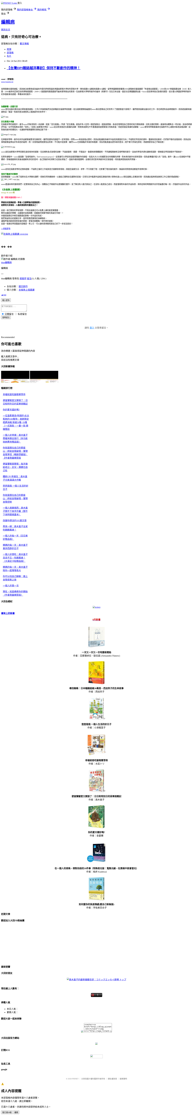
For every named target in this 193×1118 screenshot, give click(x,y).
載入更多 (6, 300)
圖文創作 (23, 286)
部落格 (10, 52)
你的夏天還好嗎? (11, 409)
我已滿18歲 (7, 1112)
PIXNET (75, 1079)
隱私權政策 (112, 1079)
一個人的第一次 (11, 585)
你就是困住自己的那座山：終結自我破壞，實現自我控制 (15, 498)
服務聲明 (123, 1079)
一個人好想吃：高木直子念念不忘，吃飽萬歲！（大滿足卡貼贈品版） (15, 557)
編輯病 (8, 21)
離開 (16, 1112)
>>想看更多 (5, 229)
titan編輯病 (6, 262)
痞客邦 (23, 278)
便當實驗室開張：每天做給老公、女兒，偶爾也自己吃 (15, 467)
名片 (9, 56)
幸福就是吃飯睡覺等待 (14, 394)
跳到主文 (5, 29)
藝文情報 (24, 43)
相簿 (9, 49)
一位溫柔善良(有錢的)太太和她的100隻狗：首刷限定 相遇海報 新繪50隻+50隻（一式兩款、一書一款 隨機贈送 (16, 422)
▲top (3, 295)
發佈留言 (6, 317)
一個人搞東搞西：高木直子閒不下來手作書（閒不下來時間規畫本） (15, 511)
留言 (29, 278)
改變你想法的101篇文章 (15, 520)
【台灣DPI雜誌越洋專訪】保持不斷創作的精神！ (43, 68)
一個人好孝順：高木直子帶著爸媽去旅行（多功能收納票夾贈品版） (15, 438)
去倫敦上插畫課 (26, 290)
